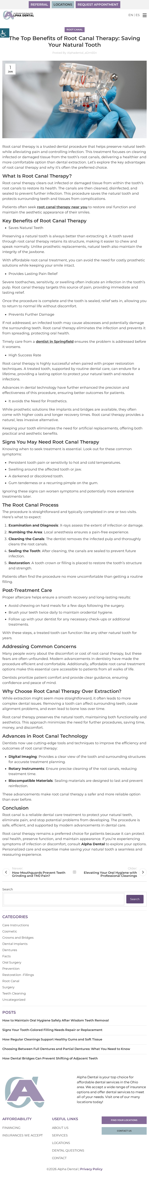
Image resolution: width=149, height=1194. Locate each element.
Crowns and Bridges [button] (18, 937)
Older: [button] (110, 872)
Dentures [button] (9, 950)
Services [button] (60, 1135)
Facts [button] (6, 956)
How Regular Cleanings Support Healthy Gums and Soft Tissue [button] (52, 1039)
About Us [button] (60, 1128)
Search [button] (134, 899)
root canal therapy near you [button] (62, 207)
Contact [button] (59, 1158)
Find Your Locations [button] (124, 1120)
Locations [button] (63, 4)
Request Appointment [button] (98, 4)
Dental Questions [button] (68, 1150)
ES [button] (138, 15)
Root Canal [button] (75, 29)
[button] (4, 33)
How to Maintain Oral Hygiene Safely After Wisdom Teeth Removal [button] (55, 1020)
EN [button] (130, 15)
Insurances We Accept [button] (22, 1135)
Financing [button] (11, 1128)
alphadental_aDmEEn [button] (82, 52)
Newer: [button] (38, 872)
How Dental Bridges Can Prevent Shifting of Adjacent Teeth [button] (50, 1058)
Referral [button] (39, 4)
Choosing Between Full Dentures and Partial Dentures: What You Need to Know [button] (66, 1049)
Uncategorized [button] (13, 999)
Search (7, 889)
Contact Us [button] (124, 1130)
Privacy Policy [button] (91, 1169)
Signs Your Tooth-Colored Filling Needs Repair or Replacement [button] (52, 1030)
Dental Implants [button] (15, 944)
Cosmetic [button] (9, 931)
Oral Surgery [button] (11, 962)
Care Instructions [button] (15, 925)
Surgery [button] (8, 987)
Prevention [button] (11, 968)
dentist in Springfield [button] (55, 341)
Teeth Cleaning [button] (14, 993)
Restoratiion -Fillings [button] (18, 975)
